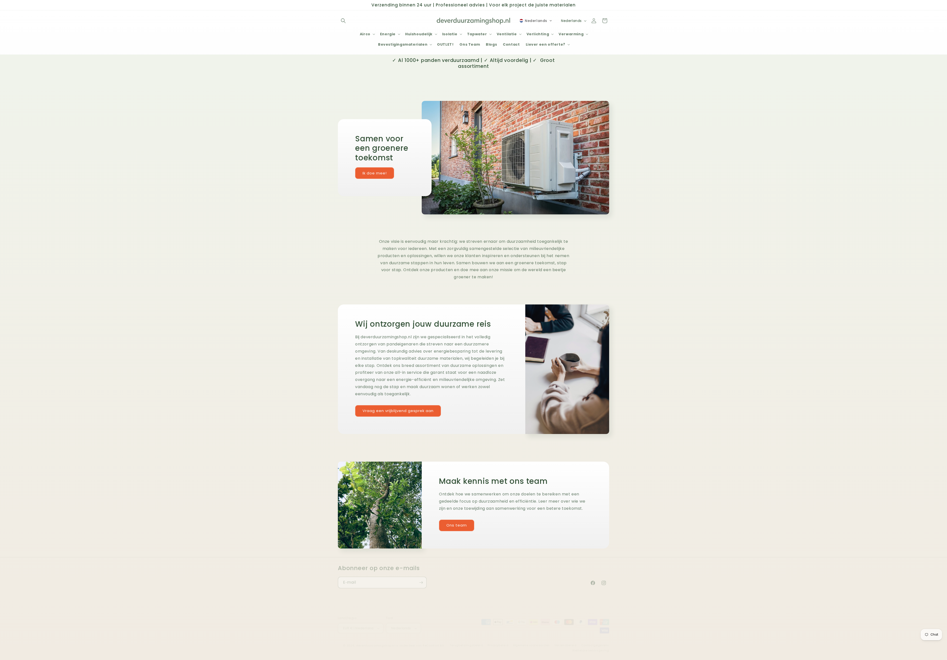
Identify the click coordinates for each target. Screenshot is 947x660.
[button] (343, 20)
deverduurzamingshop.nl (375, 641)
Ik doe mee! (375, 173)
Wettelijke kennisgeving (590, 646)
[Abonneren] (421, 579)
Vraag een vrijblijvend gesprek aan (398, 410)
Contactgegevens (595, 640)
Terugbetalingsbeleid (466, 640)
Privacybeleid (498, 640)
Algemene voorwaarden (531, 640)
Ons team (456, 525)
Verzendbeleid (565, 640)
